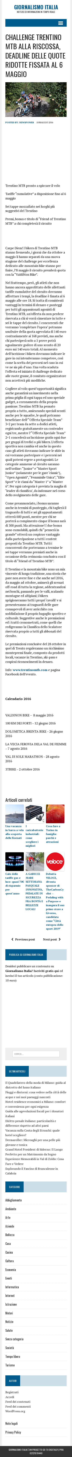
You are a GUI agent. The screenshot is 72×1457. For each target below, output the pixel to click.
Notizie (9, 1321)
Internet (10, 1295)
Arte (7, 1217)
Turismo (10, 1365)
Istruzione (11, 1304)
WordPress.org (15, 1411)
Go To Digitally (50, 1449)
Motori (9, 1313)
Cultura (9, 1261)
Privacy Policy (13, 1432)
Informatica (12, 1287)
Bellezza (9, 1235)
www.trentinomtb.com (30, 670)
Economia (10, 1269)
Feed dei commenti (18, 1406)
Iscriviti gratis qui (46, 971)
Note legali (11, 1423)
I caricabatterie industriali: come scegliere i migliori (34, 835)
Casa (8, 1243)
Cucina (9, 1252)
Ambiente (10, 1209)
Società (9, 1348)
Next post (50, 939)
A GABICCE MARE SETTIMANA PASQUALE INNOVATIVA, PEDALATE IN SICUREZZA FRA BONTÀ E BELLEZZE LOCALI (34, 891)
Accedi (9, 1397)
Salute (9, 1330)
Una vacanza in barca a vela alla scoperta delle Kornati (14, 832)
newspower (26, 122)
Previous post (25, 939)
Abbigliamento (13, 1200)
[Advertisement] (36, 153)
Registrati (11, 1392)
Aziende (9, 1226)
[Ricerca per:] (36, 1054)
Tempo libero (12, 1356)
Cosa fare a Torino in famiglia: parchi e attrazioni (53, 834)
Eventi (8, 1278)
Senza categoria (14, 1339)
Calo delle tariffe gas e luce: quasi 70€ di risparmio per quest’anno (14, 883)
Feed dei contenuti (17, 1402)
